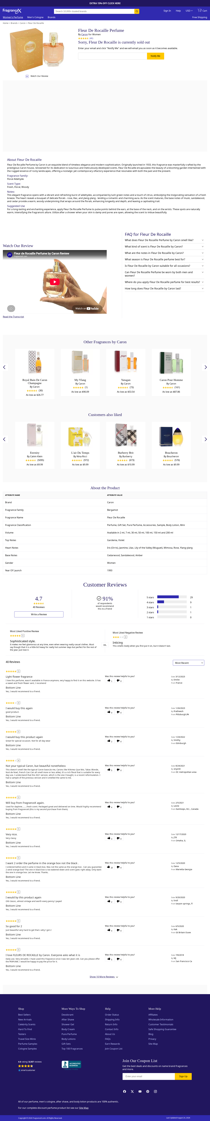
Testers (22, 1034)
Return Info (111, 1024)
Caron (84, 34)
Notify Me (155, 56)
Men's (35, 17)
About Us (110, 1034)
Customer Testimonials (160, 1024)
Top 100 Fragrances (72, 1048)
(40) (91, 38)
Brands (51, 17)
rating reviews (30, 1062)
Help (178, 10)
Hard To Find (25, 1029)
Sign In (167, 10)
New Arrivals (25, 1019)
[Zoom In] (169, 477)
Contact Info (111, 1029)
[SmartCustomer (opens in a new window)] (26, 1070)
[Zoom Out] (169, 486)
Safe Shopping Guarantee (162, 1029)
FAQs (108, 1039)
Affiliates (153, 1014)
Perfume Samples (27, 1043)
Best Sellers (24, 1014)
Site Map (153, 1043)
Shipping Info (112, 1019)
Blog (150, 1034)
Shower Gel (68, 1024)
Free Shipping (199, 17)
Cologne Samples (27, 1048)
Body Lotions (69, 1039)
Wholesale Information (160, 1019)
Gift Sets (66, 1043)
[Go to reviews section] (83, 38)
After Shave (68, 1019)
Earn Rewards (112, 1043)
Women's (13, 17)
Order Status (112, 1014)
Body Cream (68, 1029)
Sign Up (183, 1076)
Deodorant (67, 1014)
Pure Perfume (69, 1034)
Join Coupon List (113, 1048)
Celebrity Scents (26, 1024)
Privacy (152, 1039)
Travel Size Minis (27, 1039)
